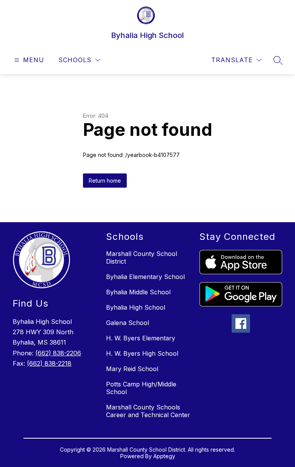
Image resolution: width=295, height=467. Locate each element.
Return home (105, 180)
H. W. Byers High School (142, 353)
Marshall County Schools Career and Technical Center (148, 411)
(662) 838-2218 (49, 363)
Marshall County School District (141, 257)
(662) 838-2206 (58, 353)
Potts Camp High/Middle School (141, 388)
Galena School (127, 323)
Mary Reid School (132, 369)
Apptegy (164, 456)
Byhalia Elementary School (145, 277)
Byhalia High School (135, 307)
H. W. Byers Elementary (140, 338)
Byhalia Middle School (138, 292)
